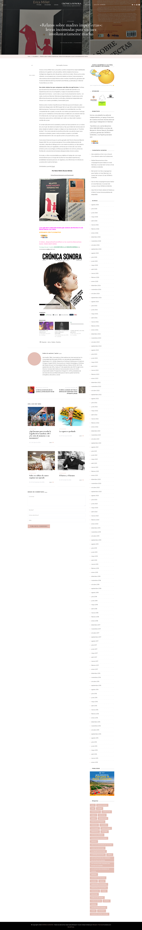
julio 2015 (94, 742)
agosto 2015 (94, 738)
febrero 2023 (95, 374)
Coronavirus (95, 811)
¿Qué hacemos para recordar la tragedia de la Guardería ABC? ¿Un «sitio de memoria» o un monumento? (40, 434)
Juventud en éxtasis (97, 848)
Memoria (94, 874)
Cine (92, 808)
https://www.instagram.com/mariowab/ (62, 175)
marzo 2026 (94, 225)
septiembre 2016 (96, 685)
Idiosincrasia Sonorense (99, 838)
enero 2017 (94, 669)
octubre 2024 (95, 293)
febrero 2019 (95, 568)
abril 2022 (94, 414)
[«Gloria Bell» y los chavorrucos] (46, 326)
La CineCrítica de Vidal (98, 851)
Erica (53, 166)
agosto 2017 (94, 641)
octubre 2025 (95, 245)
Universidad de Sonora (98, 907)
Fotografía (94, 828)
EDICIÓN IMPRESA (99, 4)
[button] (93, 98)
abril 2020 (94, 511)
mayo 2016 (94, 701)
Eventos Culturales (97, 821)
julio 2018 (94, 596)
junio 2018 (94, 600)
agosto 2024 (95, 301)
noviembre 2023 (96, 338)
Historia (104, 831)
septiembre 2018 (96, 588)
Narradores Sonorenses (99, 884)
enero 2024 (94, 330)
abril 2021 (94, 463)
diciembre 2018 (95, 576)
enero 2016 (94, 718)
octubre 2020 (95, 487)
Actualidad (48, 4)
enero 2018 (94, 621)
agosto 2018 (95, 592)
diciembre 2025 (96, 237)
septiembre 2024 (96, 297)
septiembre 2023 (96, 346)
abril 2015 (94, 754)
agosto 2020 (95, 495)
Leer (50, 442)
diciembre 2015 (95, 722)
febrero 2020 (95, 520)
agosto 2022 (95, 398)
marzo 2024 (95, 322)
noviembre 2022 (96, 386)
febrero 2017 (95, 665)
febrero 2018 (95, 616)
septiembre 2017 (96, 637)
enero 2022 (94, 427)
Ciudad (99, 808)
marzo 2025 (94, 273)
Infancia (94, 841)
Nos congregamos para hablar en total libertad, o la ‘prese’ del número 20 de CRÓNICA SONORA (102, 184)
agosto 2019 (94, 544)
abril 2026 (94, 221)
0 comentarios (78, 43)
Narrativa (88, 4)
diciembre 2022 (96, 382)
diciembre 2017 (95, 625)
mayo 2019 (94, 556)
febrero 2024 (95, 326)
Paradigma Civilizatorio (98, 887)
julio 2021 (94, 451)
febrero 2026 (95, 229)
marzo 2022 (95, 419)
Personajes (95, 891)
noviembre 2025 (96, 241)
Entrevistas (103, 818)
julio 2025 (94, 257)
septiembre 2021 (96, 443)
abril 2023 (94, 366)
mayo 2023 (94, 362)
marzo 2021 (94, 467)
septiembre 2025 (96, 249)
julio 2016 (94, 693)
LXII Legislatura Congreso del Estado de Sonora (100, 864)
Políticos (94, 894)
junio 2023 (94, 358)
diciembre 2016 (95, 673)
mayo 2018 (94, 604)
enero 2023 (94, 378)
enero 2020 (94, 524)
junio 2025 (94, 261)
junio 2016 (94, 697)
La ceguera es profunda (67, 431)
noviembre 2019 (96, 532)
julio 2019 (94, 548)
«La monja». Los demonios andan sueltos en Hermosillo (61, 332)
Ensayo (93, 818)
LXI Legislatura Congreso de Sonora (100, 870)
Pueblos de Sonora (97, 897)
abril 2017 (94, 657)
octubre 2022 (95, 390)
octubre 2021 (95, 439)
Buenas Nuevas (102, 805)
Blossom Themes (98, 924)
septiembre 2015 (96, 734)
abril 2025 (94, 269)
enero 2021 (94, 475)
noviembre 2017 (96, 629)
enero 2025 (94, 281)
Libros (49, 342)
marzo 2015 (94, 758)
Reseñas (58, 342)
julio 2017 (94, 645)
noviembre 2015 (96, 726)
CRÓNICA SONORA (71, 3)
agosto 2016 (94, 689)
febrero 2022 (95, 423)
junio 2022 (94, 406)
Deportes (102, 815)
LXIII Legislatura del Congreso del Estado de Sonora (100, 859)
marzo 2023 (95, 370)
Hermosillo (94, 831)
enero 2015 (94, 762)
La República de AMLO (97, 854)
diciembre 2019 (95, 528)
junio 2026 (94, 212)
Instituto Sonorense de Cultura (101, 844)
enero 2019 (94, 572)
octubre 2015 (95, 730)
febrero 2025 (95, 277)
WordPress (71, 927)
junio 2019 (94, 552)
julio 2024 (94, 305)
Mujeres (93, 881)
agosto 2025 (95, 253)
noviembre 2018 (96, 580)
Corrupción (106, 811)
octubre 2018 (95, 584)
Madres (53, 342)
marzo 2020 (95, 516)
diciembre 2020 (96, 479)
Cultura (56, 4)
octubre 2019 (95, 536)
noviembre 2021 (96, 435)
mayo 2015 (94, 750)
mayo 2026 (94, 217)
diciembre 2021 (95, 431)
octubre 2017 (95, 633)
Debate (93, 815)
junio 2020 (94, 503)
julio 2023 (94, 354)
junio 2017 (94, 649)
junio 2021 (94, 455)
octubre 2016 (95, 681)
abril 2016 (94, 705)
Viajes (93, 910)
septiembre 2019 (96, 540)
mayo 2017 (94, 653)
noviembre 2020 (96, 483)
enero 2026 (94, 233)
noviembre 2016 (96, 677)
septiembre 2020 (96, 491)
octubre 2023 (95, 342)
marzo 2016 (94, 709)
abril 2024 (94, 317)
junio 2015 (94, 746)
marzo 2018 (94, 613)
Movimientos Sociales (98, 877)
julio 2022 (94, 402)
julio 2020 (94, 499)
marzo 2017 (94, 661)
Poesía (104, 891)
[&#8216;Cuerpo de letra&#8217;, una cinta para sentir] (77, 326)
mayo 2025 (94, 265)
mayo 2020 (94, 507)
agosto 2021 (94, 447)
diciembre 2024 (96, 285)
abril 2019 (94, 560)
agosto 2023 (95, 350)
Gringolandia (106, 828)
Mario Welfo (32, 75)
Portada (39, 4)
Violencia (102, 910)
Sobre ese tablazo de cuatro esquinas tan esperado (39, 476)
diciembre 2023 (96, 334)
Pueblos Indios (96, 900)
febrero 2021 (95, 471)
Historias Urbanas (97, 834)
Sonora (93, 904)
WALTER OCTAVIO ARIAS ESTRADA (101, 190)
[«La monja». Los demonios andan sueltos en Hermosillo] (62, 326)
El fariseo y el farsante (67, 475)
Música (102, 881)
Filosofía (104, 825)
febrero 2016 (95, 713)
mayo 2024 (94, 314)
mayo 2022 (94, 410)
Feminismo (94, 825)
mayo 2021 (94, 459)
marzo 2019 (94, 564)
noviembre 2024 (96, 289)
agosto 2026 (95, 204)
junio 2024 (94, 309)
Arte (92, 805)
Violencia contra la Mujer (99, 914)
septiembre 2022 (96, 394)
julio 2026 (94, 208)
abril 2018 (94, 608)
